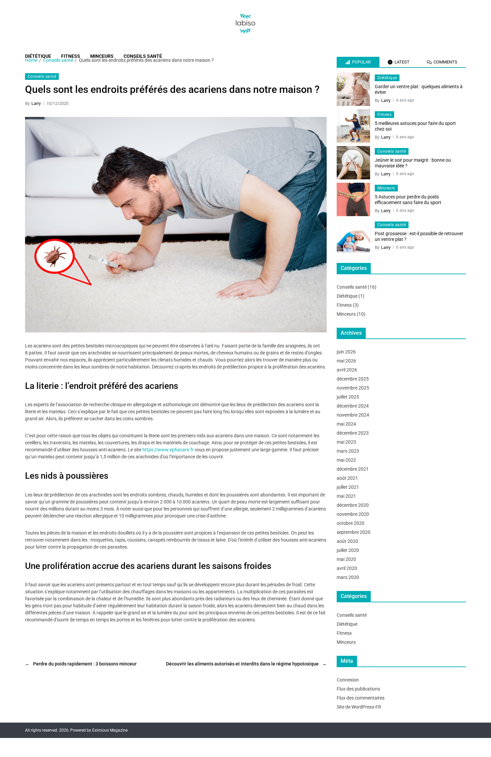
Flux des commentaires (360, 698)
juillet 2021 (348, 487)
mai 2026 (346, 360)
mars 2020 (348, 577)
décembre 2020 (353, 505)
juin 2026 (346, 351)
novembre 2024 (353, 415)
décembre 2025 (353, 379)
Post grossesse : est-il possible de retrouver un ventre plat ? (419, 236)
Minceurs (102, 56)
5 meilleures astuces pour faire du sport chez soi (415, 126)
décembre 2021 (353, 469)
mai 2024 (346, 424)
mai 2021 (346, 496)
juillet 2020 (348, 550)
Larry (36, 103)
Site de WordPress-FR (359, 707)
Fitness (70, 56)
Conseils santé (143, 56)
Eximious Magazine (110, 730)
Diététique (38, 56)
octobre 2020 (350, 523)
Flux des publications (358, 689)
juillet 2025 (348, 397)
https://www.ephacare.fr (168, 449)
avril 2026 (347, 369)
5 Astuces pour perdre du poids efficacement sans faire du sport (408, 199)
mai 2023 (346, 442)
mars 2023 (348, 451)
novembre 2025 (353, 388)
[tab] (358, 62)
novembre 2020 (353, 514)
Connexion (348, 680)
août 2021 (347, 478)
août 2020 (347, 541)
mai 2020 (346, 559)
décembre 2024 (353, 406)
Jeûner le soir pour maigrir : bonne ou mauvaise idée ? (413, 163)
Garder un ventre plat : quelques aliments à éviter (419, 89)
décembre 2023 (353, 433)
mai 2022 (346, 460)
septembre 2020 (353, 532)
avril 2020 (347, 568)
